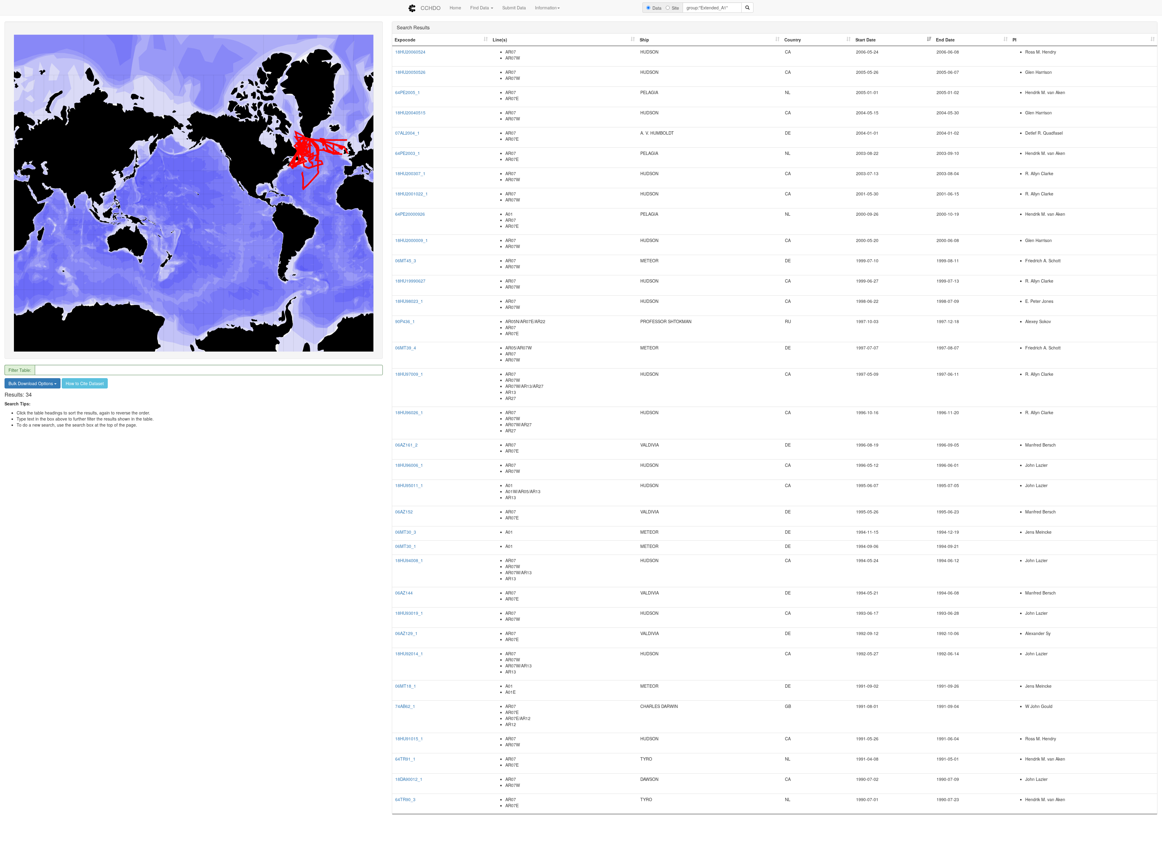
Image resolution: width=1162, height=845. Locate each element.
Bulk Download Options (31, 383)
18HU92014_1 (409, 653)
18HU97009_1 (409, 374)
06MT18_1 (405, 686)
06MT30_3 (405, 532)
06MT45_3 (405, 260)
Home (455, 8)
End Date (945, 40)
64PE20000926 (410, 214)
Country (792, 40)
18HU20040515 (410, 113)
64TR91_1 (405, 759)
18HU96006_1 (409, 465)
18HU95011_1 (409, 485)
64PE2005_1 (407, 92)
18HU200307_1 (410, 173)
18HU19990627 (410, 281)
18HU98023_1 (409, 301)
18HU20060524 (410, 52)
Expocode (405, 40)
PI (1014, 40)
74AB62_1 (405, 706)
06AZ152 (404, 512)
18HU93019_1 (409, 613)
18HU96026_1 (409, 412)
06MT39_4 (405, 348)
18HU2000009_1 (411, 240)
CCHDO (431, 7)
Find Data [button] (480, 8)
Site (675, 8)
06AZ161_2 (406, 445)
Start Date (865, 40)
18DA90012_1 (408, 779)
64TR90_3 (405, 799)
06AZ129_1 (406, 633)
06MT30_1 (405, 546)
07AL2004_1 (407, 133)
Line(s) (500, 40)
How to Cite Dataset (85, 383)
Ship (644, 40)
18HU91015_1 (409, 738)
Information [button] (546, 8)
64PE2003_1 (407, 153)
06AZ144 (404, 593)
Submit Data (514, 8)
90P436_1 (405, 321)
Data (656, 8)
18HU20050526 (410, 72)
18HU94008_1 (409, 560)
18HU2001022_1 (411, 194)
